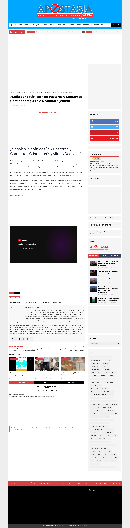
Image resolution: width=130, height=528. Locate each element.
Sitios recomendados (62, 483)
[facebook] (111, 483)
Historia (94, 420)
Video (18, 92)
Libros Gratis (82, 25)
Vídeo (106, 460)
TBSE (87, 490)
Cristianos (95, 382)
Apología (107, 360)
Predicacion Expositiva (100, 448)
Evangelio (95, 401)
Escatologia (107, 394)
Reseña (106, 454)
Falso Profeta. (111, 404)
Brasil (103, 376)
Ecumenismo (109, 391)
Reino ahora (96, 454)
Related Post (15, 354)
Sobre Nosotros (23, 25)
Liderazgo (95, 432)
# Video (17, 293)
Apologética (96, 360)
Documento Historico (99, 388)
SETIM (92, 233)
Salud (113, 454)
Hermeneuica (104, 416)
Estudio (94, 398)
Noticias (81, 32)
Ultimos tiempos (105, 457)
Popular (104, 256)
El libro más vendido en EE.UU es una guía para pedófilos (20, 374)
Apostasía (105, 363)
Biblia (113, 372)
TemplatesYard (62, 525)
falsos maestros (97, 410)
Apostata (94, 366)
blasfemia (95, 376)
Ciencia (111, 376)
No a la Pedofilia (98, 442)
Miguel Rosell (107, 432)
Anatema (94, 357)
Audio (106, 372)
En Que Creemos (40, 25)
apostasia (14, 359)
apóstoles (105, 366)
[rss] (119, 483)
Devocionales (107, 382)
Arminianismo (96, 369)
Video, (23, 105)
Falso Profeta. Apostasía (101, 407)
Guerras (94, 413)
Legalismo (95, 429)
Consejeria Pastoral (99, 379)
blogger (22, 382)
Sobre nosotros (99, 483)
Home (12, 92)
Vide (116, 457)
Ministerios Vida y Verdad (98, 232)
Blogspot (83, 525)
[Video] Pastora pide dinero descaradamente (71, 374)
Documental (96, 385)
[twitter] (113, 483)
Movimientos (55, 25)
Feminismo (111, 410)
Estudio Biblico (105, 398)
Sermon (94, 457)
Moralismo (112, 435)
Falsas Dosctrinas (108, 401)
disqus (46, 382)
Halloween (104, 413)
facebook (71, 382)
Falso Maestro (97, 404)
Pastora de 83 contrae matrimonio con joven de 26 (46, 374)
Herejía (94, 416)
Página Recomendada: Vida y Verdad (102, 218)
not (108, 442)
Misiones (94, 435)
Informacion (96, 426)
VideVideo (95, 464)
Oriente (103, 445)
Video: (113, 460)
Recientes (93, 256)
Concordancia (98, 25)
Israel (105, 426)
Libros (21, 483)
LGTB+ (103, 429)
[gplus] (116, 483)
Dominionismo (96, 391)
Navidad (106, 438)
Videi (93, 460)
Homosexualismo (106, 420)
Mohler (103, 435)
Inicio (13, 483)
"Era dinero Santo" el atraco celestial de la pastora (101, 32)
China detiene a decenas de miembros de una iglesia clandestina (49, 32)
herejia (114, 413)
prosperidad (96, 451)
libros (110, 429)
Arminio (107, 369)
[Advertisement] (65, 48)
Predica (111, 445)
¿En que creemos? (81, 483)
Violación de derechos (100, 467)
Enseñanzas (68, 25)
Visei (113, 467)
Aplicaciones (105, 357)
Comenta (115, 256)
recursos (107, 451)
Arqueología (96, 372)
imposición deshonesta (100, 423)
